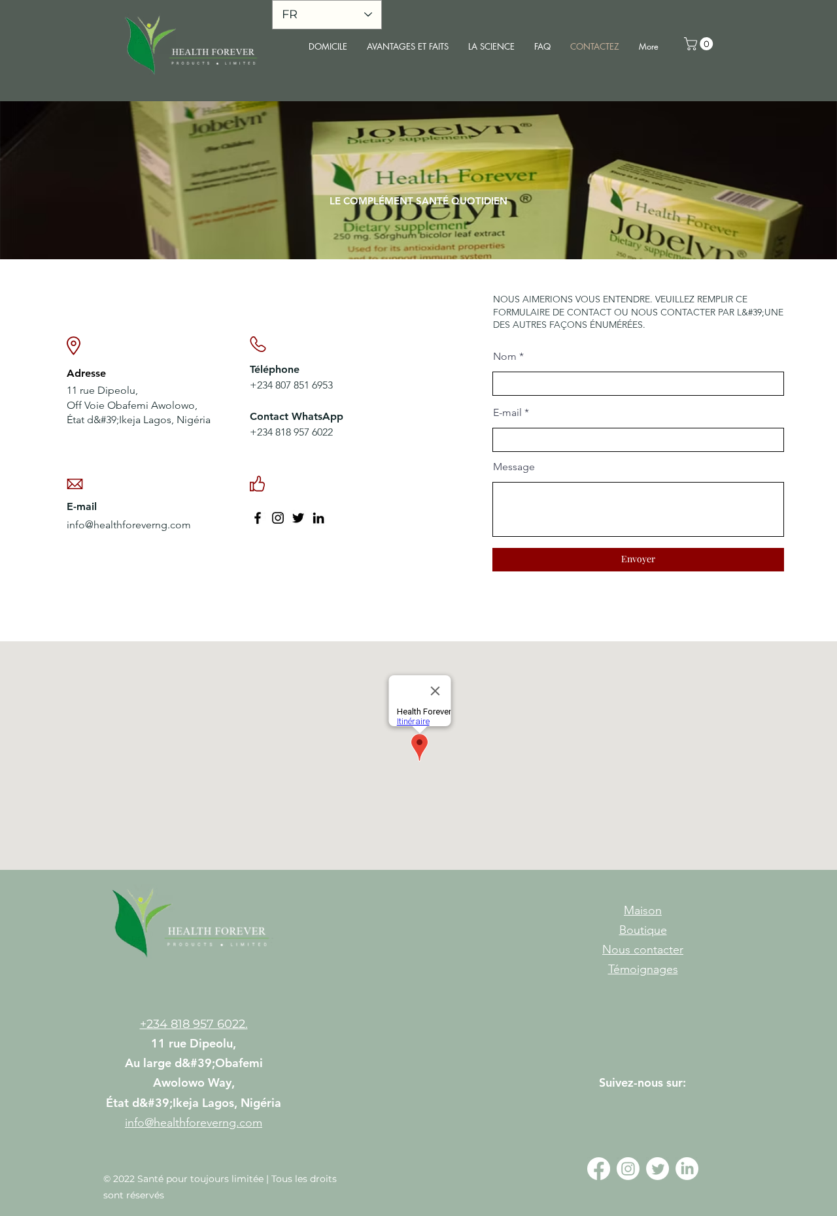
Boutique (643, 930)
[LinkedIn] (318, 518)
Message (514, 467)
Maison (643, 910)
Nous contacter (642, 949)
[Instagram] (278, 518)
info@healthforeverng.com (129, 525)
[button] (700, 43)
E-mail (507, 413)
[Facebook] (257, 518)
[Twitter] (298, 518)
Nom (505, 356)
